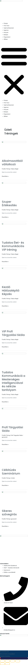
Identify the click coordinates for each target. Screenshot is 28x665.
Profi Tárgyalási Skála (12, 429)
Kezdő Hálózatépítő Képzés (10, 290)
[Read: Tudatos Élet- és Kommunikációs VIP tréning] (14, 231)
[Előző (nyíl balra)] (2, 664)
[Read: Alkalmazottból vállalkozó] (14, 149)
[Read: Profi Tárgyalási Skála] (14, 415)
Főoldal (6, 23)
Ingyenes (6, 30)
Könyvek (6, 32)
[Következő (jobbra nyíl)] (7, 664)
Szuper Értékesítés (9, 203)
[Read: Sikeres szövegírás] (14, 499)
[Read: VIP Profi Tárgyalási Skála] (14, 319)
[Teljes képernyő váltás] (7, 661)
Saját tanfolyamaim (9, 28)
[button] (14, 70)
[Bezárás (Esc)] (17, 661)
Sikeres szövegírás (9, 512)
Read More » (5, 176)
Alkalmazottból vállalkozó (12, 162)
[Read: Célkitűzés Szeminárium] (14, 458)
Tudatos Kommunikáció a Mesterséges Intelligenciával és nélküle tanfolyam (13, 381)
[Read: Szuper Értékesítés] (14, 190)
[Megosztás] (12, 661)
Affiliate (6, 39)
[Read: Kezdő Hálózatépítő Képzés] (14, 275)
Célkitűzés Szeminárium (11, 471)
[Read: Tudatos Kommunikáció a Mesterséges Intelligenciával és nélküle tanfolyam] (14, 360)
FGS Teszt (6, 25)
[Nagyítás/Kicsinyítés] (2, 661)
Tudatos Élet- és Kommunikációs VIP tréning (13, 246)
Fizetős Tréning (6, 169)
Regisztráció (7, 37)
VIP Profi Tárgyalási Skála (13, 333)
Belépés (6, 34)
